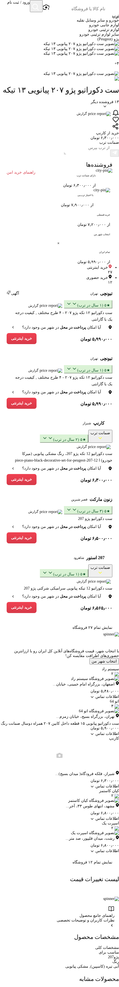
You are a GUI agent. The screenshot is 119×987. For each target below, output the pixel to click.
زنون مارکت (101, 499)
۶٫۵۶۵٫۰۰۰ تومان (96, 608)
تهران (94, 293)
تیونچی (106, 293)
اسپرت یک (110, 823)
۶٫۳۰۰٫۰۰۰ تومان (96, 480)
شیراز (87, 423)
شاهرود (79, 558)
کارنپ (99, 423)
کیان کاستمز (109, 791)
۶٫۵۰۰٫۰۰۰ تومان (96, 538)
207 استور (95, 557)
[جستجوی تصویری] (46, 7)
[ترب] (112, 6)
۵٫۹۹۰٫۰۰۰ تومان (96, 339)
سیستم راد (110, 669)
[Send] (114, 153)
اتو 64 (114, 701)
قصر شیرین (79, 499)
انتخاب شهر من (104, 661)
